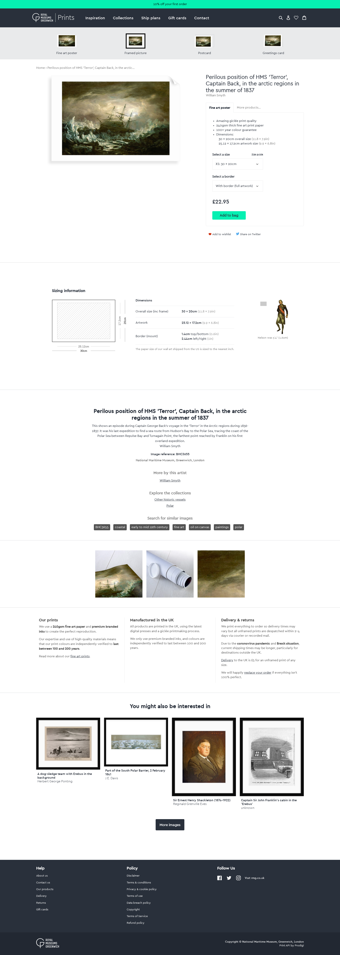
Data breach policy (139, 903)
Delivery (227, 660)
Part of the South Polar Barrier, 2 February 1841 (135, 772)
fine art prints (80, 656)
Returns (41, 903)
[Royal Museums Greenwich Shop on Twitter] (229, 879)
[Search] (280, 17)
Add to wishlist (221, 234)
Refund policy (135, 923)
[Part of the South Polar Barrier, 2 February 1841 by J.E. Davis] (136, 742)
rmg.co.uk (257, 878)
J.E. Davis (111, 778)
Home (40, 67)
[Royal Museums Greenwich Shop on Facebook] (219, 879)
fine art (179, 527)
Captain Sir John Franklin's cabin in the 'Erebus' (269, 802)
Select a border (223, 176)
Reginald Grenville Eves (190, 804)
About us (42, 875)
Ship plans (150, 17)
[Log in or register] (288, 17)
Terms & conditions (139, 882)
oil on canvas (199, 527)
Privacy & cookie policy (142, 889)
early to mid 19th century (149, 527)
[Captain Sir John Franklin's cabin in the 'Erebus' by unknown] (272, 757)
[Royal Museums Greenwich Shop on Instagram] (238, 879)
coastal (120, 527)
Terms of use (135, 896)
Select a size (237, 154)
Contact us (43, 882)
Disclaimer (133, 875)
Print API (284, 945)
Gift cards (177, 17)
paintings (222, 527)
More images (170, 825)
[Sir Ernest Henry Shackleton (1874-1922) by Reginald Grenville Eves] (204, 757)
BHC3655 (102, 527)
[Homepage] (54, 17)
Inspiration (95, 17)
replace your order (257, 672)
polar (238, 527)
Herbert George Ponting (54, 781)
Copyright (133, 909)
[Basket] (304, 17)
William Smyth (215, 95)
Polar (170, 505)
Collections (123, 17)
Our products (44, 889)
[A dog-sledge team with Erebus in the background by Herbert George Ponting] (68, 744)
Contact (201, 17)
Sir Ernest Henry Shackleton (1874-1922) (202, 800)
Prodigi (299, 945)
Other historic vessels (170, 499)
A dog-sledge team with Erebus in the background (64, 775)
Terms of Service (137, 916)
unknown (247, 808)
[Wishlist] (296, 17)
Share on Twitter (250, 234)
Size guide (257, 154)
